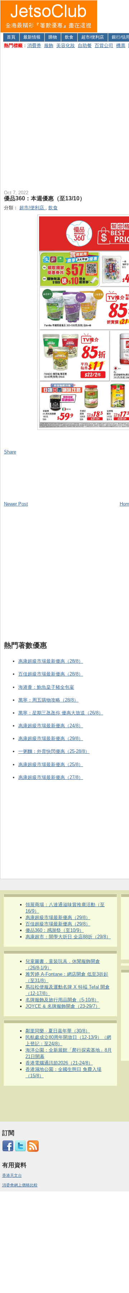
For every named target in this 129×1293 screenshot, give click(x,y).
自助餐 (85, 45)
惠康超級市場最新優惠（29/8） (50, 738)
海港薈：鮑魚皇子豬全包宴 (46, 687)
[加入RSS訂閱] (33, 1150)
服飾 (48, 45)
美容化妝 (65, 45)
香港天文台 (12, 1175)
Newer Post (16, 504)
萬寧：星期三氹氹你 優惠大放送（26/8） (60, 712)
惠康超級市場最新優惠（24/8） (50, 725)
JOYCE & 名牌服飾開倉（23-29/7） (62, 1006)
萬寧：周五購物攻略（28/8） (48, 700)
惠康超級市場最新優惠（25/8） (50, 764)
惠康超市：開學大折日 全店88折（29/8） (68, 936)
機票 (120, 45)
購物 (52, 37)
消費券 (34, 45)
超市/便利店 (92, 37)
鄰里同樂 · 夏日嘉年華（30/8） (57, 1030)
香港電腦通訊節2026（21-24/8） (59, 1063)
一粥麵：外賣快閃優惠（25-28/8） (54, 751)
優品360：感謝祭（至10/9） (54, 930)
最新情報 (31, 37)
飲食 (69, 37)
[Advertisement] (64, 117)
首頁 (11, 37)
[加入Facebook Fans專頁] (8, 1150)
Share (10, 452)
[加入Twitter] (20, 1150)
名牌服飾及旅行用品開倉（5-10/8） (62, 999)
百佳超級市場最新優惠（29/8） (57, 924)
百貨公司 (104, 45)
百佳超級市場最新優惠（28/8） (50, 674)
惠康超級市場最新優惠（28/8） (50, 661)
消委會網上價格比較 (20, 1185)
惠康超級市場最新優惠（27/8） (50, 777)
